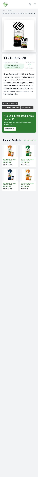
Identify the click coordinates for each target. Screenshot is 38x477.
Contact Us (9, 129)
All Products (29, 140)
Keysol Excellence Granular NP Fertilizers (14, 13)
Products (9, 10)
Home (3, 10)
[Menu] (34, 4)
